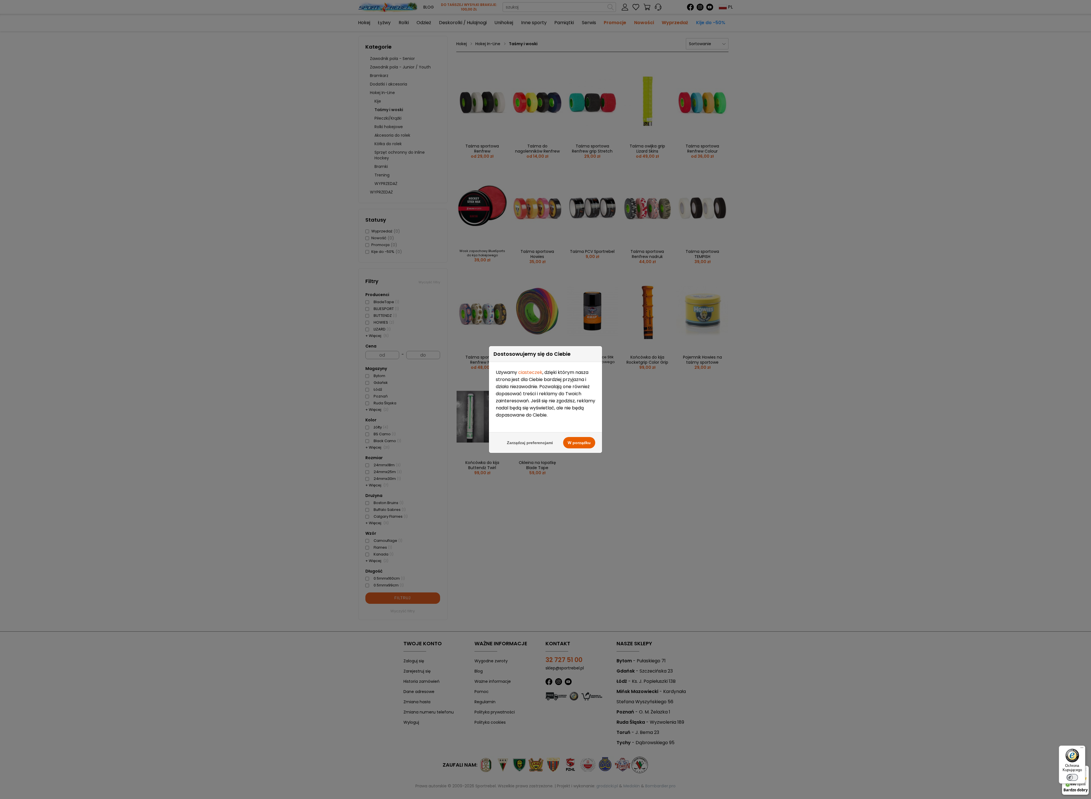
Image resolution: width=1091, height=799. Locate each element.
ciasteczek (530, 372)
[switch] (1072, 777)
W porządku (579, 442)
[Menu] (1081, 749)
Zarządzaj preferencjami (530, 442)
